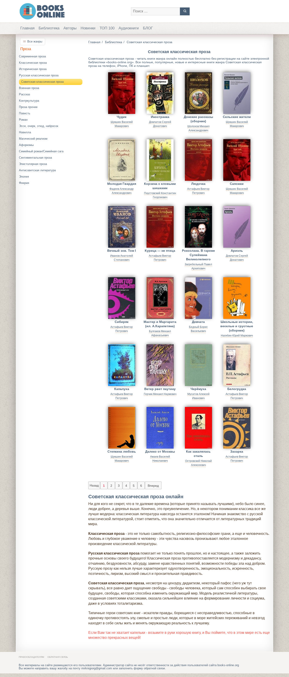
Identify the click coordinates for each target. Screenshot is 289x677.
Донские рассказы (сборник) (198, 119)
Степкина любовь (121, 451)
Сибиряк (121, 322)
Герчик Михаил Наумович (160, 394)
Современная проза (32, 56)
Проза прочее (28, 107)
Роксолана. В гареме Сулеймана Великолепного (198, 254)
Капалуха (121, 389)
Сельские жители (237, 117)
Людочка (198, 184)
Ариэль (237, 250)
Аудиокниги (129, 28)
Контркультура (29, 100)
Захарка (236, 451)
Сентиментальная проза (35, 157)
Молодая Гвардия (121, 184)
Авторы (70, 28)
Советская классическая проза (42, 81)
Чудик (121, 117)
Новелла (25, 132)
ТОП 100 (107, 28)
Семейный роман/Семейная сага (41, 151)
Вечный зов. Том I (121, 250)
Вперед (153, 485)
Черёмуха (198, 389)
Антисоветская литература (37, 170)
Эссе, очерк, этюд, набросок (38, 126)
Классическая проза (33, 62)
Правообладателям (31, 657)
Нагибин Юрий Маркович (237, 335)
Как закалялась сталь (198, 454)
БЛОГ (148, 28)
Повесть (24, 113)
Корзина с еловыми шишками (160, 186)
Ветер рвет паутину (160, 389)
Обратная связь (57, 657)
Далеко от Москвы (160, 451)
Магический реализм (33, 138)
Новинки (88, 28)
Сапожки (237, 184)
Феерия (24, 183)
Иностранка (160, 117)
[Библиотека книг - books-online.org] (72, 11)
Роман (23, 119)
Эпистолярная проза (33, 164)
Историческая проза (33, 69)
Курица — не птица (160, 250)
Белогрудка (236, 389)
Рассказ (24, 94)
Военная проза (29, 88)
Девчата (198, 322)
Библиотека (49, 28)
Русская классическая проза (38, 75)
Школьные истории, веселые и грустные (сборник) (236, 325)
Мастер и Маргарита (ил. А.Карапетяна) (160, 324)
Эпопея (24, 176)
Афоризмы (26, 145)
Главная (27, 28)
